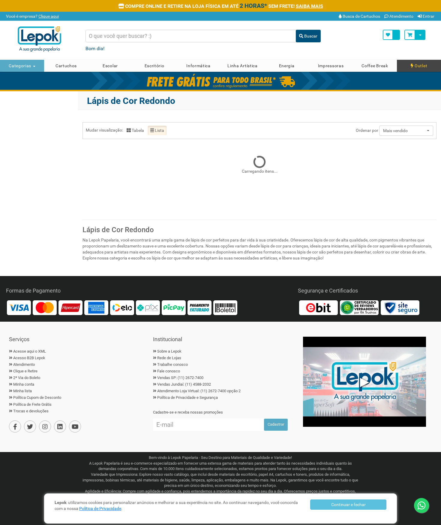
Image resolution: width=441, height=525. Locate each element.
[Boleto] (225, 307)
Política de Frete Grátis (32, 404)
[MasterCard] (45, 307)
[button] (406, 131)
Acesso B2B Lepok (29, 358)
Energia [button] (287, 65)
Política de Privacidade (100, 508)
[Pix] (148, 307)
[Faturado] (200, 307)
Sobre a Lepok (169, 351)
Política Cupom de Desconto (37, 397)
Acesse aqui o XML (29, 351)
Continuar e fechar (348, 504)
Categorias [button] (20, 65)
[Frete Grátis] (220, 81)
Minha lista (22, 391)
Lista (159, 130)
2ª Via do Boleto (26, 377)
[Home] (46, 39)
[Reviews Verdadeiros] (359, 307)
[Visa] (19, 307)
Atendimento (400, 16)
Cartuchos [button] (66, 65)
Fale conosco (168, 371)
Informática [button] (198, 65)
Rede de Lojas (169, 358)
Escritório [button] (154, 65)
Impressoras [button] (331, 65)
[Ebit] (318, 307)
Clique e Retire (25, 371)
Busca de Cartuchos (361, 16)
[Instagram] (45, 426)
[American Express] (96, 307)
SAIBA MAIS (309, 6)
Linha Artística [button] (242, 65)
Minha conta (23, 384)
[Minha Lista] (391, 35)
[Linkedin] (60, 426)
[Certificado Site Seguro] (399, 307)
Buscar (310, 36)
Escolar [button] (110, 65)
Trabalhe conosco (172, 364)
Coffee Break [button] (375, 65)
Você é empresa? (32, 16)
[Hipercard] (70, 307)
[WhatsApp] (421, 505)
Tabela (137, 130)
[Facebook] (15, 426)
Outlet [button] (420, 65)
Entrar (428, 16)
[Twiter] (30, 426)
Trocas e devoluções (31, 411)
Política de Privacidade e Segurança (187, 397)
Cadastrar (276, 424)
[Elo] (122, 307)
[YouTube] (75, 426)
